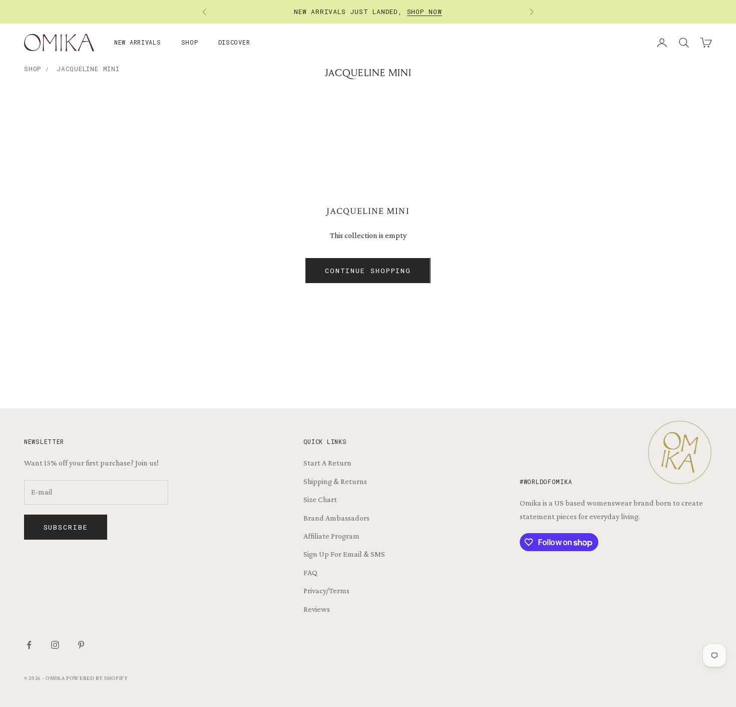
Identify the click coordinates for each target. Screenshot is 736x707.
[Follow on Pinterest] (81, 645)
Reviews (316, 609)
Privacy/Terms (326, 590)
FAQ (310, 572)
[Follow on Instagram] (55, 645)
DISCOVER (234, 42)
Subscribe (66, 527)
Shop (33, 69)
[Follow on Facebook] (29, 645)
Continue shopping (368, 270)
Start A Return (327, 462)
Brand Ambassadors (336, 518)
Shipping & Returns (335, 481)
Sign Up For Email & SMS (344, 554)
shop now (424, 11)
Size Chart (320, 499)
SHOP (189, 42)
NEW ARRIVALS (137, 42)
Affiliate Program (331, 536)
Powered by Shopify (97, 678)
